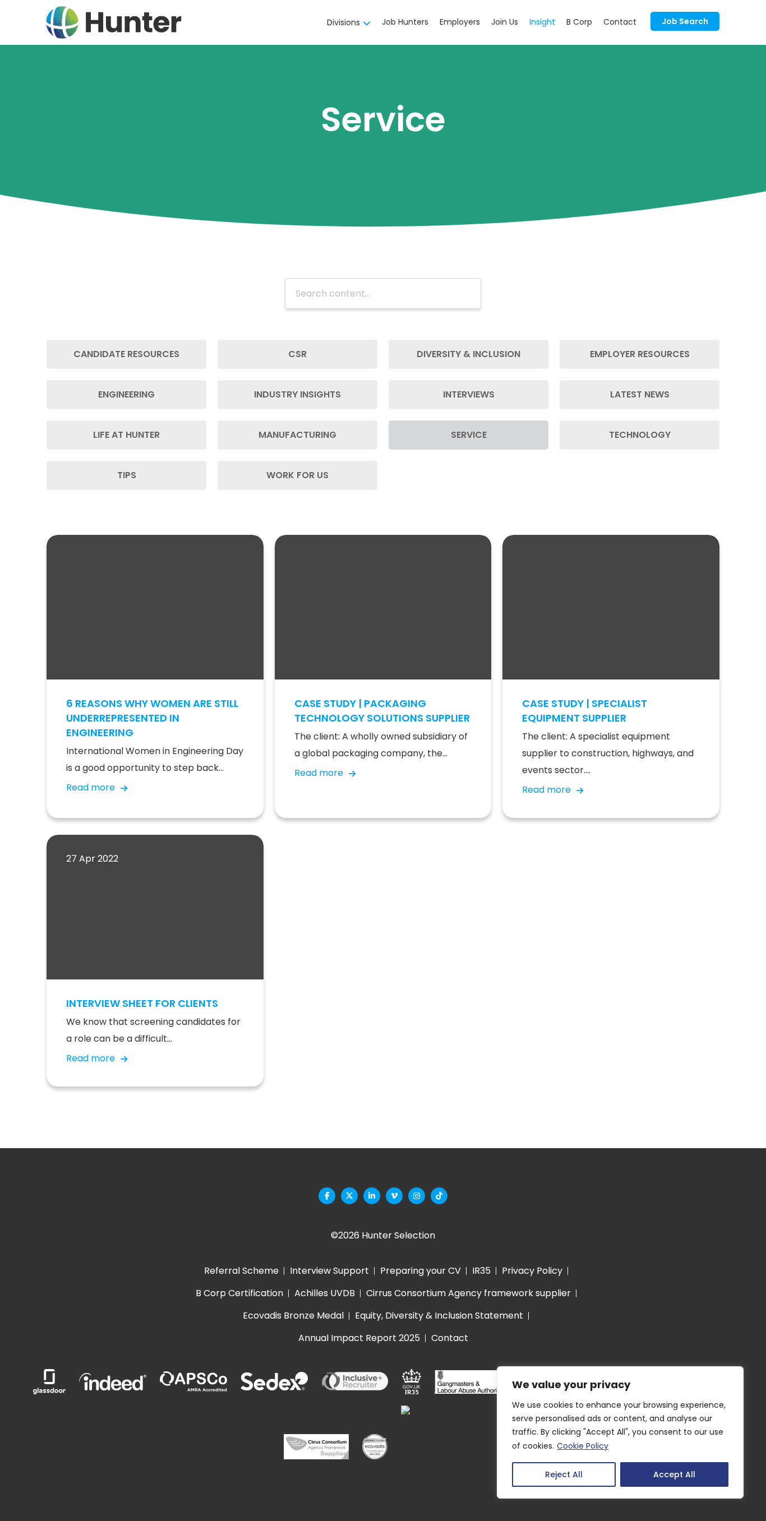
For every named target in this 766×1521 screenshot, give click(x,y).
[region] (620, 1432)
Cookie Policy (582, 1445)
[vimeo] (394, 1195)
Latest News (640, 394)
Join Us (504, 21)
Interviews (469, 394)
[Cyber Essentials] (442, 1446)
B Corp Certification (239, 1293)
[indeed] (112, 1381)
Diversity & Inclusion (468, 354)
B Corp (579, 21)
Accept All (674, 1474)
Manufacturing (297, 434)
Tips (126, 475)
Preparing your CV (420, 1270)
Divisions (343, 22)
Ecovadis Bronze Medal (293, 1315)
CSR (297, 354)
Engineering (126, 394)
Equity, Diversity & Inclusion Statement (439, 1315)
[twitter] (349, 1195)
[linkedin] (371, 1195)
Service (469, 434)
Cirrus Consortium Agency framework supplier (468, 1293)
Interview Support (329, 1270)
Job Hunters (405, 21)
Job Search (685, 21)
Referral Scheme (241, 1270)
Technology (640, 434)
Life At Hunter (126, 434)
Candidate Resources (126, 354)
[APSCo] (193, 1382)
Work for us (297, 475)
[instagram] (416, 1195)
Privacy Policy (532, 1270)
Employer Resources (640, 354)
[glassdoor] (49, 1381)
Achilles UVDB (324, 1293)
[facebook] (327, 1195)
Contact (619, 21)
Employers (460, 21)
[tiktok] (439, 1195)
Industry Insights (297, 394)
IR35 (481, 1270)
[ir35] (411, 1381)
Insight (542, 21)
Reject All (564, 1474)
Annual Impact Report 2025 (359, 1338)
